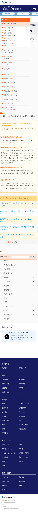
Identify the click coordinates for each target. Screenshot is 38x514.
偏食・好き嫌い (8, 33)
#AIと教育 (23, 13)
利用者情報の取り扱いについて (8, 500)
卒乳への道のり (8, 28)
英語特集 (7, 319)
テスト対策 (8, 294)
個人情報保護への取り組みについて (10, 502)
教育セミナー (9, 306)
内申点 (21, 388)
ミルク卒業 (6, 30)
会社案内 (3, 504)
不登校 (21, 461)
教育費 (6, 286)
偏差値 (4, 388)
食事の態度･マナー (9, 35)
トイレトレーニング (8, 453)
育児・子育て (6, 444)
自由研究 (7, 269)
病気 (20, 444)
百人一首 (7, 281)
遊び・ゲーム (23, 457)
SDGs (6, 261)
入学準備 (5, 457)
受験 (3, 375)
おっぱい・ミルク (8, 43)
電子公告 (3, 506)
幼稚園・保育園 (24, 453)
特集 (5, 310)
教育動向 (7, 290)
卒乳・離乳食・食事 (10, 23)
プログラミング (10, 265)
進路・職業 (6, 392)
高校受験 (22, 379)
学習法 (4, 400)
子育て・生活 (7, 440)
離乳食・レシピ (7, 449)
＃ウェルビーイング (8, 13)
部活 (5, 302)
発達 (3, 461)
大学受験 (22, 384)
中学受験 (5, 379)
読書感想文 (8, 273)
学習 (5, 298)
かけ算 (6, 277)
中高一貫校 (6, 384)
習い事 (21, 449)
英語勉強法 (8, 315)
